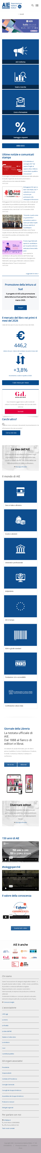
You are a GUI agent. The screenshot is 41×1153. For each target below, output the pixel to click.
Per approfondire (21, 467)
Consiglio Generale (8, 1085)
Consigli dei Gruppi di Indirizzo (11, 1090)
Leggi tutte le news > (32, 274)
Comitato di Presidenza (9, 1079)
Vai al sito (10, 765)
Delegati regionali (7, 1108)
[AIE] (16, 5)
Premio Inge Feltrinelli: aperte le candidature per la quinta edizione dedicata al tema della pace (30, 246)
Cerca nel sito (11, 433)
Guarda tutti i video (20, 928)
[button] (20, 145)
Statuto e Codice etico (9, 1037)
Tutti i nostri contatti (8, 1128)
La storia (5, 1020)
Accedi (22, 14)
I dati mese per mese (20, 383)
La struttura (5, 1042)
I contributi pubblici (8, 1054)
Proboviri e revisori (8, 1102)
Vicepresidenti (6, 1073)
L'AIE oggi (5, 1014)
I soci (3, 1048)
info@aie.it (7, 1120)
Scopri (20, 307)
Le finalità (5, 1025)
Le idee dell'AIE (7, 1031)
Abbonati (23, 765)
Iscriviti (20, 411)
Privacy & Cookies (21, 1145)
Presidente (5, 1067)
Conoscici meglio (9, 1002)
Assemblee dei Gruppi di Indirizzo (13, 1096)
